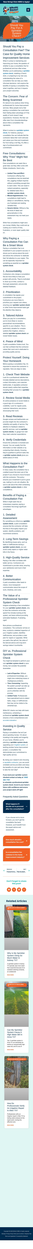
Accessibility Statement (22, 1236)
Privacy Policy (9, 1233)
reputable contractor (11, 762)
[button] (9, 890)
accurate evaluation (9, 720)
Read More (10, 975)
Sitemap (4, 1233)
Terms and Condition (18, 1233)
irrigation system (19, 745)
